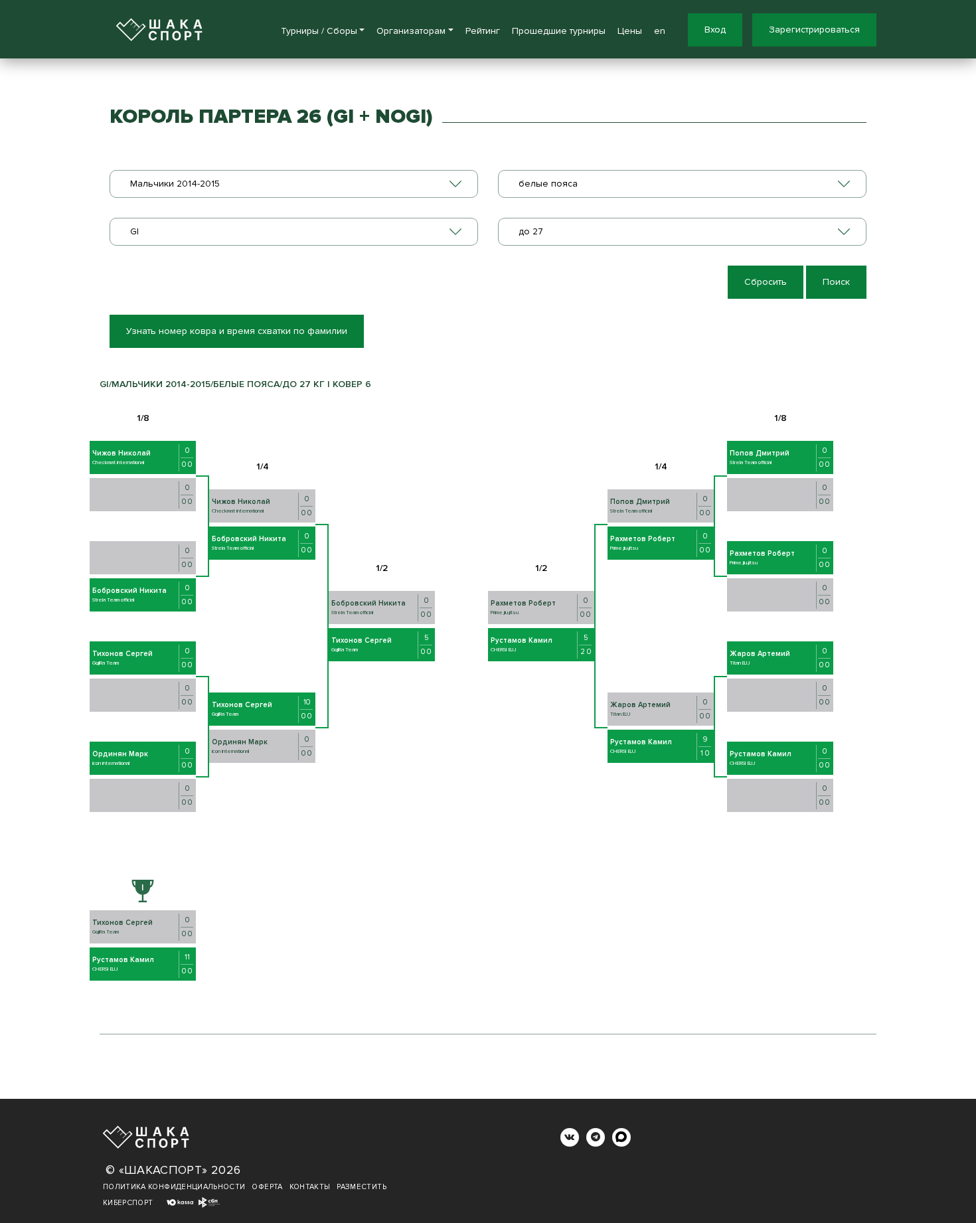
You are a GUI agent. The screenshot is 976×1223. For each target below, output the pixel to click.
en (659, 31)
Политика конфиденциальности (174, 1186)
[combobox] (294, 184)
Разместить (361, 1186)
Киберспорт (128, 1202)
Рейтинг (482, 31)
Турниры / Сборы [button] (319, 31)
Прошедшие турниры (559, 31)
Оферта (267, 1186)
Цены (629, 31)
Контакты (310, 1186)
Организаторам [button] (411, 31)
